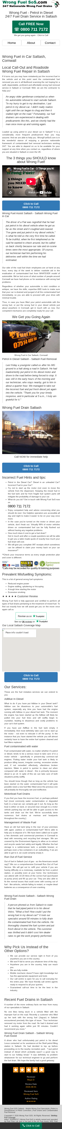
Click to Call (32, 1125)
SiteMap (54, 1116)
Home (12, 42)
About (31, 42)
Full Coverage (9, 1118)
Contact (50, 42)
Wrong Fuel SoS (31, 1094)
